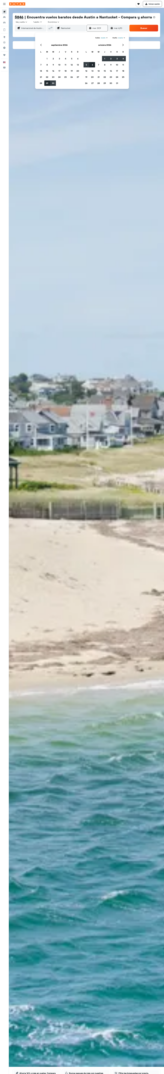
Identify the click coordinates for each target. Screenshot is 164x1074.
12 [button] (72, 64)
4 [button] (65, 58)
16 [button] (53, 71)
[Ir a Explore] (4, 37)
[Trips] (4, 55)
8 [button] (47, 64)
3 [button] (59, 58)
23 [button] (53, 77)
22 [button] (47, 77)
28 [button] (41, 83)
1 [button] (104, 58)
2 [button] (53, 58)
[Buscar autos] (4, 22)
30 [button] (53, 83)
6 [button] (77, 58)
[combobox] (21, 22)
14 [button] (41, 71)
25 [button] (65, 77)
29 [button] (47, 83)
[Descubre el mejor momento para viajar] (4, 47)
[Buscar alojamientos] (4, 17)
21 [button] (41, 77)
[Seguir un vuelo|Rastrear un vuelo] (4, 42)
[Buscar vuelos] (4, 11)
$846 (19, 17)
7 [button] (40, 64)
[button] (4, 4)
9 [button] (53, 64)
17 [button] (59, 71)
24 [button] (59, 77)
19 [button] (72, 71)
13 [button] (78, 64)
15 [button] (47, 71)
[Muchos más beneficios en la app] (4, 29)
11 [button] (65, 64)
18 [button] (65, 71)
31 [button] (117, 83)
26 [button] (71, 77)
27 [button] (78, 77)
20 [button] (77, 71)
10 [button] (59, 64)
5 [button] (71, 58)
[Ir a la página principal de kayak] (17, 3)
